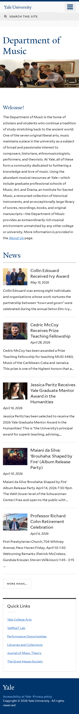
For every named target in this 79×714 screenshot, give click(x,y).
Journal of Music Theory (24, 653)
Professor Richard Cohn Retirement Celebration (48, 521)
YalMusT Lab (16, 628)
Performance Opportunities (27, 636)
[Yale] (9, 688)
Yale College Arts (19, 619)
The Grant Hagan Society (25, 661)
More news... (17, 583)
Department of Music (31, 46)
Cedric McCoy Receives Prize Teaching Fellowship (50, 330)
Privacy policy (42, 696)
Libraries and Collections (25, 644)
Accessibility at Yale (17, 696)
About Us (16, 238)
